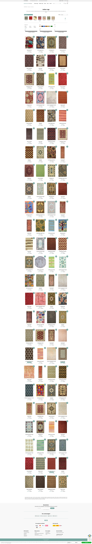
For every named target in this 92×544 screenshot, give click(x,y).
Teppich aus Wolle (62, 489)
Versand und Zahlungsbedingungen (39, 533)
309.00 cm (48, 32)
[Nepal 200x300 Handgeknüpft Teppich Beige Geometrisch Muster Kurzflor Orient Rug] (40, 60)
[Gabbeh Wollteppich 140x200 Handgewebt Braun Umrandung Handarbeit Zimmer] (62, 60)
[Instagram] (47, 520)
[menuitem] (36, 3)
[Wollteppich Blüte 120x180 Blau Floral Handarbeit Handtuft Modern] (62, 298)
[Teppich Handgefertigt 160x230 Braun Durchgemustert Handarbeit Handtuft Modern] (29, 60)
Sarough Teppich (29, 233)
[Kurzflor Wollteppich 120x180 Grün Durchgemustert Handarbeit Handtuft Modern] (40, 170)
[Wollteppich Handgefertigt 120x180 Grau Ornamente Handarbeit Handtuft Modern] (29, 335)
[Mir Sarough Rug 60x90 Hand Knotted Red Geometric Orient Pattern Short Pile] (62, 353)
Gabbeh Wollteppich (62, 68)
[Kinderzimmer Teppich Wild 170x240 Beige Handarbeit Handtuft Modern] (40, 317)
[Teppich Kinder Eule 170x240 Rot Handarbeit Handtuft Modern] (29, 42)
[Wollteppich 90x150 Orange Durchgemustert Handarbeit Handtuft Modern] (29, 152)
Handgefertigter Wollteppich (51, 68)
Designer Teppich (29, 379)
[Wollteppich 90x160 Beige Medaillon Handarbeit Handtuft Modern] (62, 317)
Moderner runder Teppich (40, 269)
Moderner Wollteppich (29, 123)
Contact (36, 532)
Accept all (86, 542)
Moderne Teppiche (48, 533)
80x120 (35, 26)
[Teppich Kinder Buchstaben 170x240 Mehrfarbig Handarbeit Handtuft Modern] (29, 280)
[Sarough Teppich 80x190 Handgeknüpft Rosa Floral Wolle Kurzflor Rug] (29, 225)
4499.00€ (62, 32)
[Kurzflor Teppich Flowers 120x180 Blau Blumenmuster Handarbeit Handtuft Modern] (40, 42)
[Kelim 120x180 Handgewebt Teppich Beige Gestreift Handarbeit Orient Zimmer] (40, 134)
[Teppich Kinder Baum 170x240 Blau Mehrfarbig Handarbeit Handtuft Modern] (62, 225)
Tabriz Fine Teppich (29, 141)
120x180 (30, 27)
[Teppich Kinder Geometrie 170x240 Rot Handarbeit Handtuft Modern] (40, 390)
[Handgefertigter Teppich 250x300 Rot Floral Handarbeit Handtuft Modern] (29, 79)
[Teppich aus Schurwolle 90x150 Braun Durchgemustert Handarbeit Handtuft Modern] (40, 79)
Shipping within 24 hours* (34, 0)
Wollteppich (40, 123)
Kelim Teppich (40, 141)
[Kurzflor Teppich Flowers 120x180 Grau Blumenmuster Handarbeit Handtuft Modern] (51, 115)
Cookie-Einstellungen (26, 532)
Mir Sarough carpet (62, 361)
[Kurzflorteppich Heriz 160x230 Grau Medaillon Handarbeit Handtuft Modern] (51, 42)
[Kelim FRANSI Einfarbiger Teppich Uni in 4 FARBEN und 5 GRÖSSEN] (51, 463)
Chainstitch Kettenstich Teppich (40, 196)
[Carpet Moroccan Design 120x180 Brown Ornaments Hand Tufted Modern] (29, 353)
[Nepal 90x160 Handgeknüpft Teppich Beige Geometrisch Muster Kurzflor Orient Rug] (29, 243)
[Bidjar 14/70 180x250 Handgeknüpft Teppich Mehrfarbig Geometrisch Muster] (29, 170)
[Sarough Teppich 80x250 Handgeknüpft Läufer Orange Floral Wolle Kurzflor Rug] (40, 372)
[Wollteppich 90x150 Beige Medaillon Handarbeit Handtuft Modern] (40, 152)
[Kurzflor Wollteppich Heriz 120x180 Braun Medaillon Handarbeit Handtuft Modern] (29, 262)
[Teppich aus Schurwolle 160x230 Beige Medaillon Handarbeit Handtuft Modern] (51, 408)
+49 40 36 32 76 (59, 534)
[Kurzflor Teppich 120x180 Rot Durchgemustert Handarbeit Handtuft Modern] (29, 298)
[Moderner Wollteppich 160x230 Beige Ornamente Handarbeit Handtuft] (29, 115)
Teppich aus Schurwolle (40, 86)
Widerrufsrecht (37, 534)
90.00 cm (30, 32)
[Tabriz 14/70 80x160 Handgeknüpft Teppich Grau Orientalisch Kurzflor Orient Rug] (29, 134)
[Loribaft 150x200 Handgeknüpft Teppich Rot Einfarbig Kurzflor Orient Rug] (62, 426)
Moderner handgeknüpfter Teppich (40, 306)
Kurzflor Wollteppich (62, 86)
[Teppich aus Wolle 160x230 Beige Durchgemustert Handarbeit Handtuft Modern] (40, 463)
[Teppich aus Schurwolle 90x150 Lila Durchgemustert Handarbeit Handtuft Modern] (62, 42)
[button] (65, 18)
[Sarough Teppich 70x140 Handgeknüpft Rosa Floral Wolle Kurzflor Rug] (29, 317)
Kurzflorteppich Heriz (51, 196)
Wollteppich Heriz (51, 178)
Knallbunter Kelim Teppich (51, 86)
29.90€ (60, 32)
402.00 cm (33, 32)
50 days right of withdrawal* (43, 0)
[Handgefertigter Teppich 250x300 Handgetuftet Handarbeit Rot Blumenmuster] (62, 134)
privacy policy (47, 509)
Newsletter (25, 533)
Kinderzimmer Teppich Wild (40, 324)
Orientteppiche (47, 532)
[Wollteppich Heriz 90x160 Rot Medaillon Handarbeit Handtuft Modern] (40, 426)
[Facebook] (45, 520)
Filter (26, 14)
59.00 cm (45, 32)
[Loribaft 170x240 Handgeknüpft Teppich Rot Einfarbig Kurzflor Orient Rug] (62, 188)
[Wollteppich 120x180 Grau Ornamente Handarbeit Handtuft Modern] (40, 280)
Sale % (46, 534)
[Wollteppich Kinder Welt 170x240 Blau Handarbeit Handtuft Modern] (29, 207)
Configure (68, 542)
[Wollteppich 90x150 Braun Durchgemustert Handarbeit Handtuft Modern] (40, 115)
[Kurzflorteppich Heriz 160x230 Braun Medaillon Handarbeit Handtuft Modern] (51, 188)
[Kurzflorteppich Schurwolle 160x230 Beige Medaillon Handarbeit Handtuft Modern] (62, 390)
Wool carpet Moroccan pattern (29, 361)
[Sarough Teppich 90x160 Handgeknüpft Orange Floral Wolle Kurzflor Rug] (62, 207)
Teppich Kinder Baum (62, 233)
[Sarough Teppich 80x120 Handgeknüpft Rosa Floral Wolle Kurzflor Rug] (51, 280)
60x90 (25, 26)
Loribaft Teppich (63, 196)
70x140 (30, 26)
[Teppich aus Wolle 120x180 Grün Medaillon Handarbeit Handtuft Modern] (62, 481)
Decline (76, 542)
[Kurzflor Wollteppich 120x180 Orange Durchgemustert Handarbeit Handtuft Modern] (62, 79)
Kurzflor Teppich (29, 306)
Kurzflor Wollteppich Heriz (29, 269)
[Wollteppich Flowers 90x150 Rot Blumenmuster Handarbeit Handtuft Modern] (29, 97)
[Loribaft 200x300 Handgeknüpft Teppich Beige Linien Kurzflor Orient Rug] (62, 335)
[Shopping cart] (67, 3)
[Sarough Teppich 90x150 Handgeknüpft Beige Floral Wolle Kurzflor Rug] (51, 335)
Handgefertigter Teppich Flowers (63, 178)
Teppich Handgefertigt (29, 68)
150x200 (35, 27)
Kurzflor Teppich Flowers (51, 123)
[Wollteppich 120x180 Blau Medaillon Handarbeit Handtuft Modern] (29, 188)
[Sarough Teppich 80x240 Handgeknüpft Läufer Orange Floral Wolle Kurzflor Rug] (62, 152)
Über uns (25, 534)
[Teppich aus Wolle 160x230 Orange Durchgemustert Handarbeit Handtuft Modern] (62, 97)
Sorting (59, 14)
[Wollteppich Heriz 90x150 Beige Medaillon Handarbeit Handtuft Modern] (51, 170)
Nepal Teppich (40, 68)
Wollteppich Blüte (63, 306)
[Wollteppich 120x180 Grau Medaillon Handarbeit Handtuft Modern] (51, 390)
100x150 (26, 27)
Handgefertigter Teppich (29, 86)
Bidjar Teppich (29, 178)
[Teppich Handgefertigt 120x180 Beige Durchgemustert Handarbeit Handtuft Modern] (29, 481)
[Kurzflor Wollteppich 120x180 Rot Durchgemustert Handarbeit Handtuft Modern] (29, 463)
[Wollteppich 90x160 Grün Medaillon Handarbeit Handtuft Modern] (51, 298)
